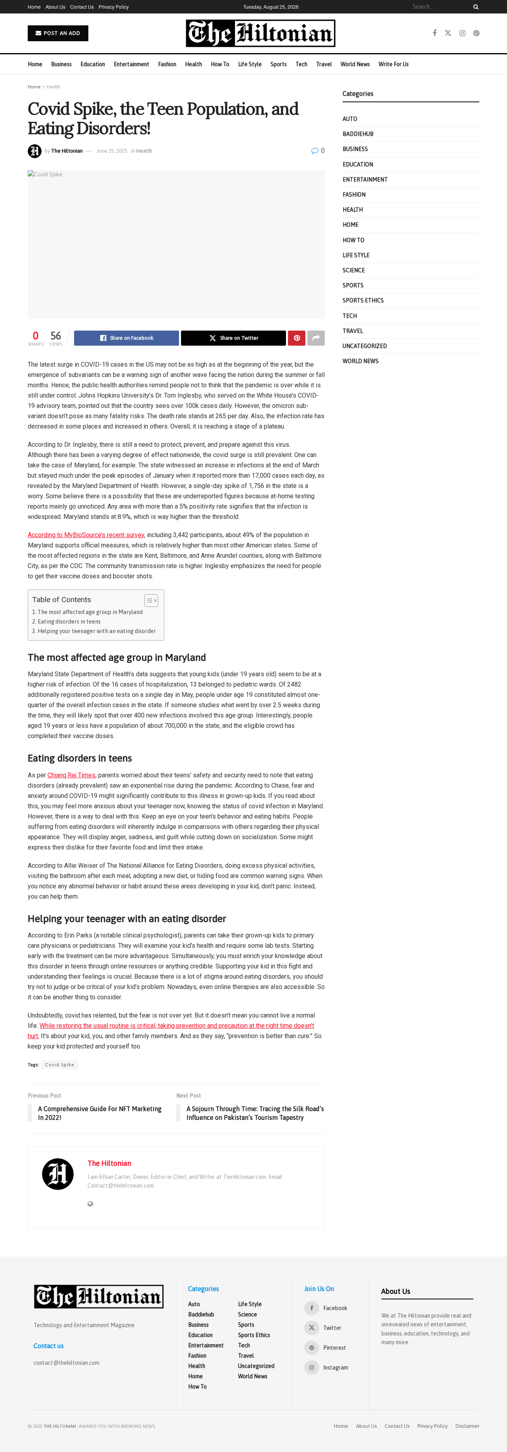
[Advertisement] (411, 457)
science (354, 270)
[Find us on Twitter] (448, 33)
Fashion (167, 64)
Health (193, 64)
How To (220, 64)
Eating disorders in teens (69, 621)
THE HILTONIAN (60, 1426)
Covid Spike (59, 1064)
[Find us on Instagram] (462, 33)
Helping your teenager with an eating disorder (97, 631)
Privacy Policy (114, 6)
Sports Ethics (363, 300)
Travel (324, 64)
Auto (350, 119)
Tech (301, 64)
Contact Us (82, 6)
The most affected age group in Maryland (90, 612)
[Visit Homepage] (260, 33)
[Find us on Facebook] (434, 33)
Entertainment (131, 64)
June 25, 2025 (112, 151)
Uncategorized (365, 346)
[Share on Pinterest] (296, 338)
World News (355, 64)
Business (61, 64)
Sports (279, 64)
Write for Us (394, 64)
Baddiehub (358, 134)
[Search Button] (474, 6)
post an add (61, 33)
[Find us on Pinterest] (476, 33)
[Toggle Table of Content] (147, 600)
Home (34, 6)
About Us (55, 6)
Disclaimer (467, 1426)
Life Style (250, 64)
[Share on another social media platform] (316, 338)
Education (92, 64)
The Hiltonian (67, 151)
